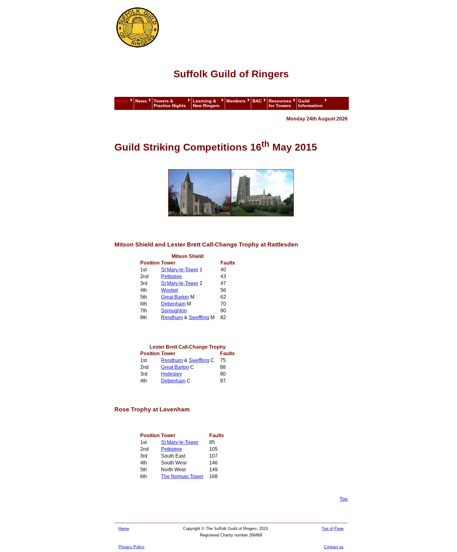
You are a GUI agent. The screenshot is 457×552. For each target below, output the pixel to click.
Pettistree (171, 276)
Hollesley (171, 374)
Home (122, 101)
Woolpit (169, 290)
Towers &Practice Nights (170, 103)
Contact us (334, 547)
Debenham (173, 303)
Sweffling (199, 317)
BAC (257, 101)
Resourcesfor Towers (280, 103)
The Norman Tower (182, 476)
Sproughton (174, 310)
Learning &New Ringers (206, 103)
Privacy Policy (131, 547)
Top (343, 499)
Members (236, 101)
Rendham (172, 317)
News (141, 101)
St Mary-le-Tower (179, 269)
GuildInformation (310, 103)
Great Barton (175, 297)
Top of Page (333, 528)
